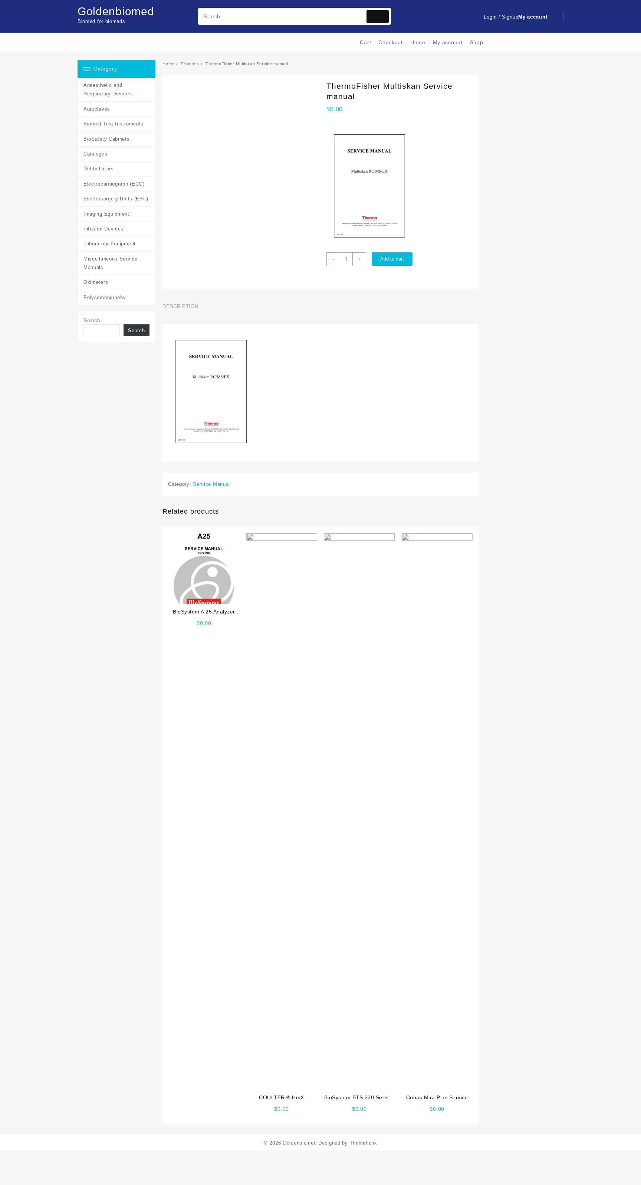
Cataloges (95, 154)
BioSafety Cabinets (106, 139)
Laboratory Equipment (109, 243)
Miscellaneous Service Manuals (110, 263)
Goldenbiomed (116, 11)
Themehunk (363, 1143)
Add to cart (392, 259)
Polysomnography (104, 297)
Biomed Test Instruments (113, 124)
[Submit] (377, 16)
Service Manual (211, 484)
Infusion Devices (103, 229)
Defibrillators (98, 168)
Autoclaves (96, 109)
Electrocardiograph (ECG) (114, 184)
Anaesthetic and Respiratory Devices (107, 89)
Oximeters (95, 282)
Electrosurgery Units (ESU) (115, 199)
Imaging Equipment (106, 214)
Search (91, 320)
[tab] (183, 306)
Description (180, 306)
